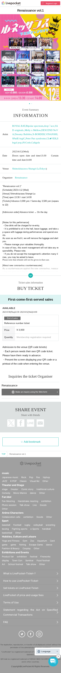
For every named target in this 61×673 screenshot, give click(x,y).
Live (35, 505)
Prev (4, 58)
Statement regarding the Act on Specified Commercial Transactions (30, 612)
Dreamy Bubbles (23, 134)
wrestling (50, 525)
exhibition (46, 501)
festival (33, 556)
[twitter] (22, 634)
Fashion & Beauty (11, 548)
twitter (11, 423)
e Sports (34, 529)
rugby (27, 525)
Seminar (29, 560)
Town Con (17, 560)
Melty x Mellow (33, 130)
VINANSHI (51, 134)
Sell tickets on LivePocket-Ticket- (21, 588)
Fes (38, 477)
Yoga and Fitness (11, 540)
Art (3, 564)
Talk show (25, 505)
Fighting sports (19, 529)
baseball (6, 525)
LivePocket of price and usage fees (23, 595)
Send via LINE (30, 423)
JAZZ (4, 481)
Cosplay (27, 548)
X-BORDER (38, 134)
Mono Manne (20, 493)
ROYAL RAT (18, 126)
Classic (23, 481)
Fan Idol (6, 496)
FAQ (5, 622)
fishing (22, 544)
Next (56, 58)
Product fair (8, 556)
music (5, 473)
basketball (7, 532)
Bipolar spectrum (34, 126)
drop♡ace (49, 126)
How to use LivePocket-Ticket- (21, 580)
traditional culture (45, 489)
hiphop (46, 477)
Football (17, 525)
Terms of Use (11, 602)
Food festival (43, 560)
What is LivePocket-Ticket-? (19, 573)
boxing (5, 529)
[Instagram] (39, 634)
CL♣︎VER (51, 138)
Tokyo (43, 168)
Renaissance (21, 177)
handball (46, 529)
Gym (25, 540)
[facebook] (30, 634)
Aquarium (42, 540)
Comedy (6, 493)
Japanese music (10, 477)
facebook (20, 423)
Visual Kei (34, 481)
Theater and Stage (13, 485)
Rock (23, 477)
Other (45, 481)
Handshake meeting (28, 501)
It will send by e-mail (40, 423)
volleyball (38, 525)
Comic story (27, 489)
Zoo (32, 540)
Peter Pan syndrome (36, 138)
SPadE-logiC (18, 138)
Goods (43, 505)
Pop (31, 477)
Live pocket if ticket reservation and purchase (11, 3)
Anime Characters (12, 512)
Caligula (35, 142)
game (13, 544)
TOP (4, 454)
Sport (5, 520)
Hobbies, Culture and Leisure (19, 536)
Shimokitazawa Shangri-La (26, 168)
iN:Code (26, 142)
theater (14, 489)
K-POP (13, 481)
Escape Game (36, 544)
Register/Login (51, 3)
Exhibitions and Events (15, 552)
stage (5, 489)
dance (33, 493)
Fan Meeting (8, 501)
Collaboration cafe (11, 517)
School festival (15, 564)
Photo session (9, 505)
